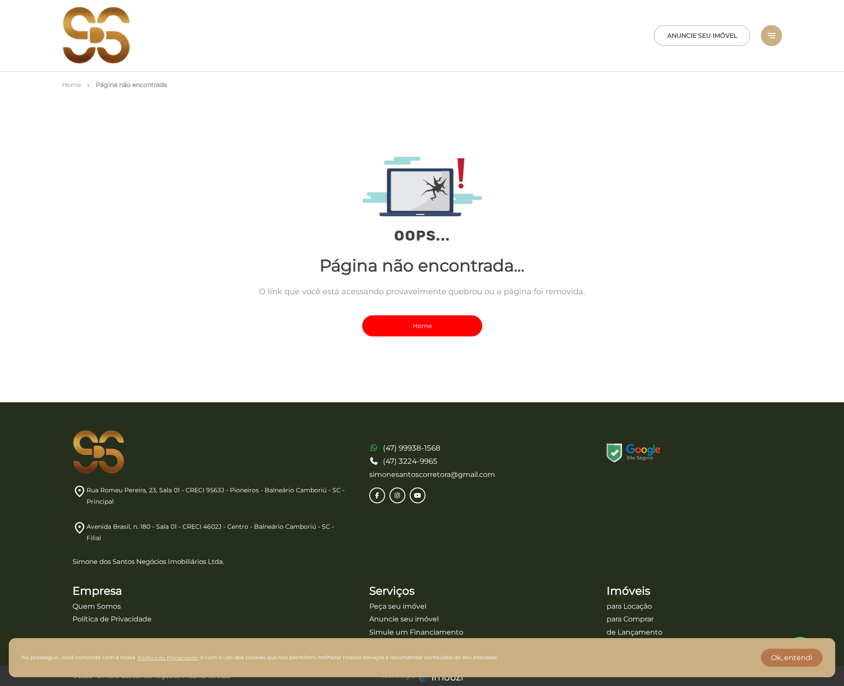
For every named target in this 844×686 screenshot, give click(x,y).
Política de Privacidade (112, 619)
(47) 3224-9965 (410, 461)
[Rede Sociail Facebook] (377, 495)
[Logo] (96, 35)
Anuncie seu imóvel (404, 619)
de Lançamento (634, 632)
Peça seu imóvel (397, 606)
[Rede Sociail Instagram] (397, 495)
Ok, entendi (791, 658)
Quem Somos (97, 606)
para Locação (629, 606)
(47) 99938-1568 (411, 448)
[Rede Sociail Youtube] (418, 495)
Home (422, 326)
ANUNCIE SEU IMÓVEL (702, 36)
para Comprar (630, 619)
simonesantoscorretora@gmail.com (432, 474)
